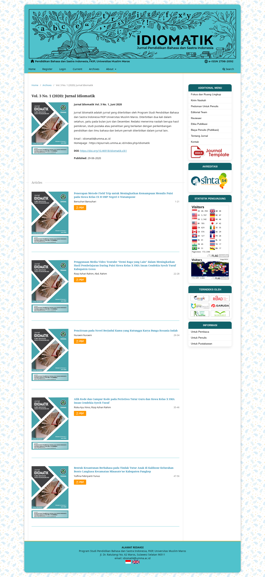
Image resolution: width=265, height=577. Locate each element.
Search (229, 69)
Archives (94, 69)
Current (77, 69)
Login (62, 69)
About (110, 69)
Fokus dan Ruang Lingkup (206, 94)
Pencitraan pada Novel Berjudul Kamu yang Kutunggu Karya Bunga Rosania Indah (126, 330)
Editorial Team (199, 112)
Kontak (195, 141)
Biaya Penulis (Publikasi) (205, 129)
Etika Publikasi (199, 123)
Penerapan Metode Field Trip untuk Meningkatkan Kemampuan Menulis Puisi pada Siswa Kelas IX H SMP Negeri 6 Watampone (123, 195)
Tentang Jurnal (199, 135)
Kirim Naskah (198, 100)
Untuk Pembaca (200, 331)
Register (47, 69)
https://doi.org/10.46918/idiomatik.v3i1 (103, 150)
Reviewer (196, 118)
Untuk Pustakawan (201, 343)
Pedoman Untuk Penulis (204, 106)
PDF (81, 207)
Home (32, 69)
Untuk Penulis (199, 337)
